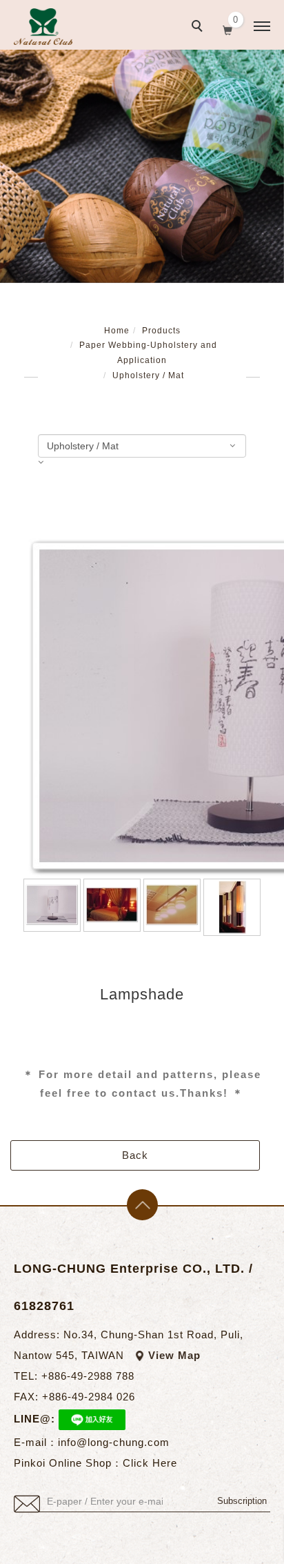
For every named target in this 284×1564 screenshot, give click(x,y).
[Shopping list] (228, 29)
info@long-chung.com (114, 1442)
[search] (199, 27)
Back (135, 1155)
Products (161, 330)
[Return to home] (43, 26)
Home (117, 330)
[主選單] (262, 27)
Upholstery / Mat (148, 375)
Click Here (150, 1463)
